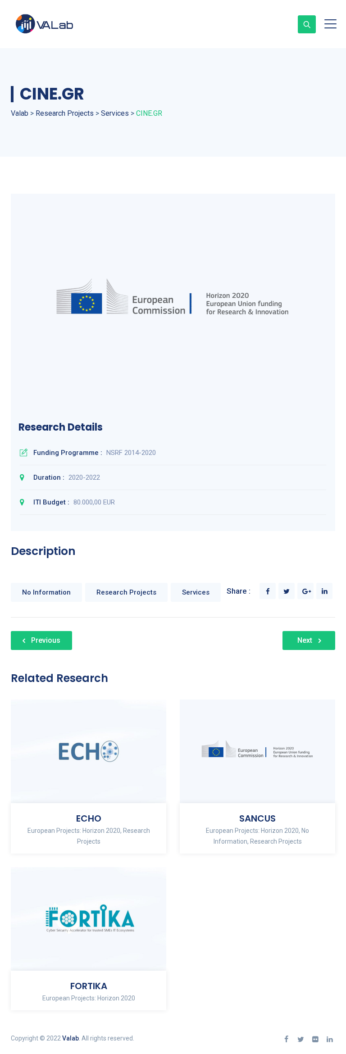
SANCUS (257, 818)
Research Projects (126, 592)
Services (195, 592)
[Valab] (60, 24)
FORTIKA (88, 986)
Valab (70, 1038)
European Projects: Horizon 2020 (73, 830)
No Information (46, 592)
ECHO (88, 818)
